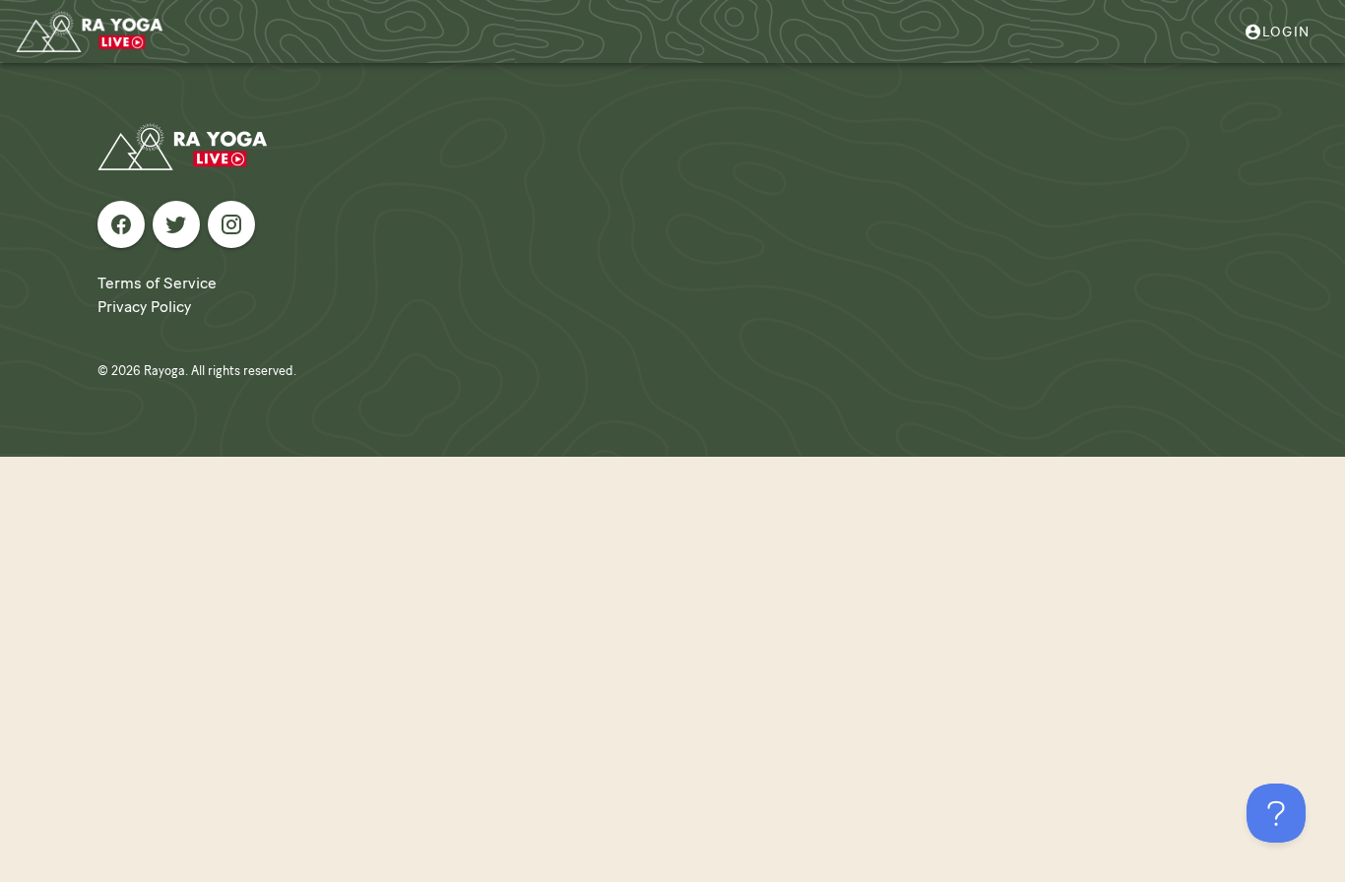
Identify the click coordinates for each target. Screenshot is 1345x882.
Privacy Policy (144, 306)
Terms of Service (157, 283)
